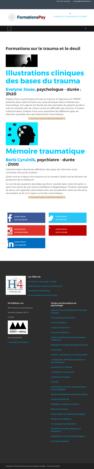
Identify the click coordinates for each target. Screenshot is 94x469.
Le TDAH (54, 382)
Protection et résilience (61, 419)
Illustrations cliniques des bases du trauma (69, 345)
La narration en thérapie (61, 367)
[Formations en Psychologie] (27, 17)
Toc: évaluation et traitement (63, 424)
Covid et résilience (59, 323)
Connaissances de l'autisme (63, 318)
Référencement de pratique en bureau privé (45, 286)
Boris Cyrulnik (20, 159)
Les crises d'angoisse (60, 441)
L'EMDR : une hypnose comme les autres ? (69, 355)
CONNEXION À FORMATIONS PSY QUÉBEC (70, 16)
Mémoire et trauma (59, 409)
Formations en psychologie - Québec (42, 281)
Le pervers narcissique (60, 377)
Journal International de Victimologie (42, 295)
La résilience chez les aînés (62, 372)
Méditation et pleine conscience (65, 404)
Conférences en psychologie (39, 291)
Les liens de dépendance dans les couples (69, 394)
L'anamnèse (56, 350)
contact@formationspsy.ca (18, 342)
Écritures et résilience (60, 332)
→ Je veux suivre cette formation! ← (46, 197)
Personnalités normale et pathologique (68, 414)
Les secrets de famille (60, 399)
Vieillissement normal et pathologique (68, 436)
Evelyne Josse (20, 89)
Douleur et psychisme (60, 327)
